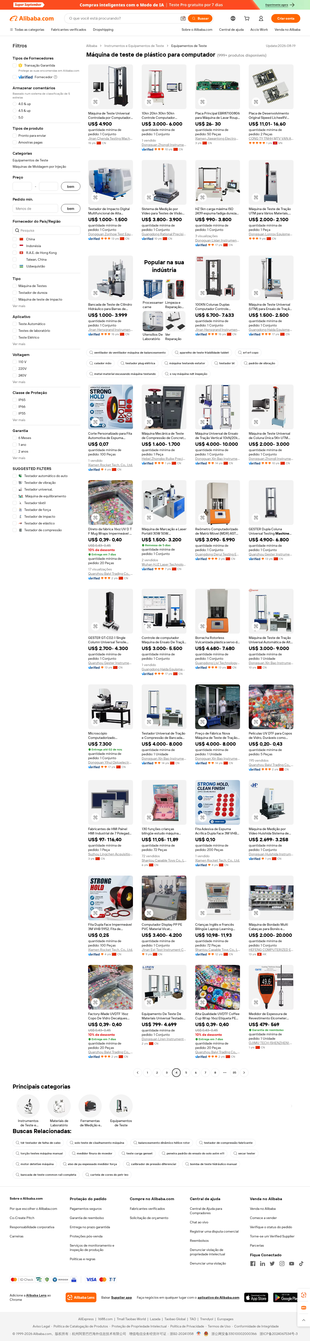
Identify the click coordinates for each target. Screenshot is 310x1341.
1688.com (105, 1319)
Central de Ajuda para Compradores (206, 1211)
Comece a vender (263, 1218)
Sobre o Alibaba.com (26, 1198)
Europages (225, 1319)
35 (234, 1072)
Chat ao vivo (199, 1222)
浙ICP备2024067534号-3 (279, 1334)
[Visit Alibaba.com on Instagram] (282, 1263)
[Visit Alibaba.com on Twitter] (272, 1263)
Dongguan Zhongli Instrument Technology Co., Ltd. (164, 145)
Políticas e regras (82, 1259)
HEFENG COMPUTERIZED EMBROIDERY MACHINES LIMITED (271, 950)
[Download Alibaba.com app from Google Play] (286, 1297)
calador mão (102, 363)
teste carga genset (139, 1153)
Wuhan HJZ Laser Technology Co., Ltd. (164, 564)
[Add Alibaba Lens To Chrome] (81, 1297)
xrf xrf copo (250, 352)
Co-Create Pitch (22, 1218)
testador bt (227, 363)
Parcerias (257, 1245)
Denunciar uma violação (208, 1263)
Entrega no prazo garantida (90, 1227)
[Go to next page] (244, 1072)
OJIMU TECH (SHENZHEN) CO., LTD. (271, 1043)
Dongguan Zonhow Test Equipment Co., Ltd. (110, 234)
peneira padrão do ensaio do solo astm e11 (195, 1153)
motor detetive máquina (37, 1164)
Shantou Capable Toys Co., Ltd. (164, 860)
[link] (303, 1295)
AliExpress (86, 1319)
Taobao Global (175, 1319)
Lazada (155, 1319)
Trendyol (206, 1319)
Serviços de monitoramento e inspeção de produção (92, 1247)
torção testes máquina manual (42, 1153)
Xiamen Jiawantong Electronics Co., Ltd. (217, 138)
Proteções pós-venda (86, 1236)
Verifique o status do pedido (271, 1227)
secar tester (246, 1153)
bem (70, 186)
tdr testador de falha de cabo (41, 1142)
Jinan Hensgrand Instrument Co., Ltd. (110, 330)
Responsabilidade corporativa (32, 1227)
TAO (193, 1319)
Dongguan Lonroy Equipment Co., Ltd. (271, 234)
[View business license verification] (198, 1333)
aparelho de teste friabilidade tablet (204, 352)
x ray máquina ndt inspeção (188, 374)
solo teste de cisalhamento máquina (99, 1142)
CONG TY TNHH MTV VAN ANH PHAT (271, 138)
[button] (183, 18)
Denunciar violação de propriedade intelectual (207, 1252)
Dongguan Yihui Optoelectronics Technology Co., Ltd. (110, 762)
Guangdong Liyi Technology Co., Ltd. (217, 663)
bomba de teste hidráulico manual (213, 1164)
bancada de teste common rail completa (48, 1174)
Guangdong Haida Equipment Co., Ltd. (271, 330)
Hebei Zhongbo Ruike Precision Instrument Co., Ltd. (164, 459)
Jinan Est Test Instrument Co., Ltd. (164, 950)
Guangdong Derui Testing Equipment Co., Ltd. (217, 554)
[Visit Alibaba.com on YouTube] (291, 1263)
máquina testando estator (187, 363)
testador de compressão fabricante (228, 1142)
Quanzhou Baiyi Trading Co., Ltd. (110, 574)
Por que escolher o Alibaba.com (33, 1209)
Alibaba (91, 46)
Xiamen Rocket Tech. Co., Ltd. (110, 465)
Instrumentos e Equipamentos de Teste (134, 46)
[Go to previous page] (137, 1072)
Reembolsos (199, 1241)
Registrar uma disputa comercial (214, 1231)
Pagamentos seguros (86, 1209)
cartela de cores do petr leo (109, 1174)
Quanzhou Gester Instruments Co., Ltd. (271, 554)
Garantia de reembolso (87, 1218)
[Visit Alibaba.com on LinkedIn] (262, 1263)
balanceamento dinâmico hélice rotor (164, 1142)
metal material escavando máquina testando (125, 374)
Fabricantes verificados (147, 1209)
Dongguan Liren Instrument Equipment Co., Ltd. (164, 1039)
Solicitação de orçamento (149, 1218)
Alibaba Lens (36, 1295)
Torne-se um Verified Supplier (272, 1236)
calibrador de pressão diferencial (153, 1164)
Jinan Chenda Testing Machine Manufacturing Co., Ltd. (110, 138)
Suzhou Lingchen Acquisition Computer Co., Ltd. (110, 854)
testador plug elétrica (140, 363)
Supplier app (121, 1297)
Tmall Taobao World (131, 1319)
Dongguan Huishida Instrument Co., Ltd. (271, 854)
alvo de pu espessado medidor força (92, 1164)
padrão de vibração (262, 363)
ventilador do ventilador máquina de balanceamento (130, 352)
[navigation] (46, 560)
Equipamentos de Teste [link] (189, 46)
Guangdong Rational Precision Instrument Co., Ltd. (164, 234)
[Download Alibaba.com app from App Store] (256, 1297)
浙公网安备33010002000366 (234, 1334)
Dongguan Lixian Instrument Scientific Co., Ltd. (217, 240)
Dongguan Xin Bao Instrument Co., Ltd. (217, 459)
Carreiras (16, 1236)
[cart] (247, 19)
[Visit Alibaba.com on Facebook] (253, 1263)
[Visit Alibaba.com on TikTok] (301, 1263)
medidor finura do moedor (94, 1153)
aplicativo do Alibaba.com (218, 1297)
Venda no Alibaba (263, 1209)
